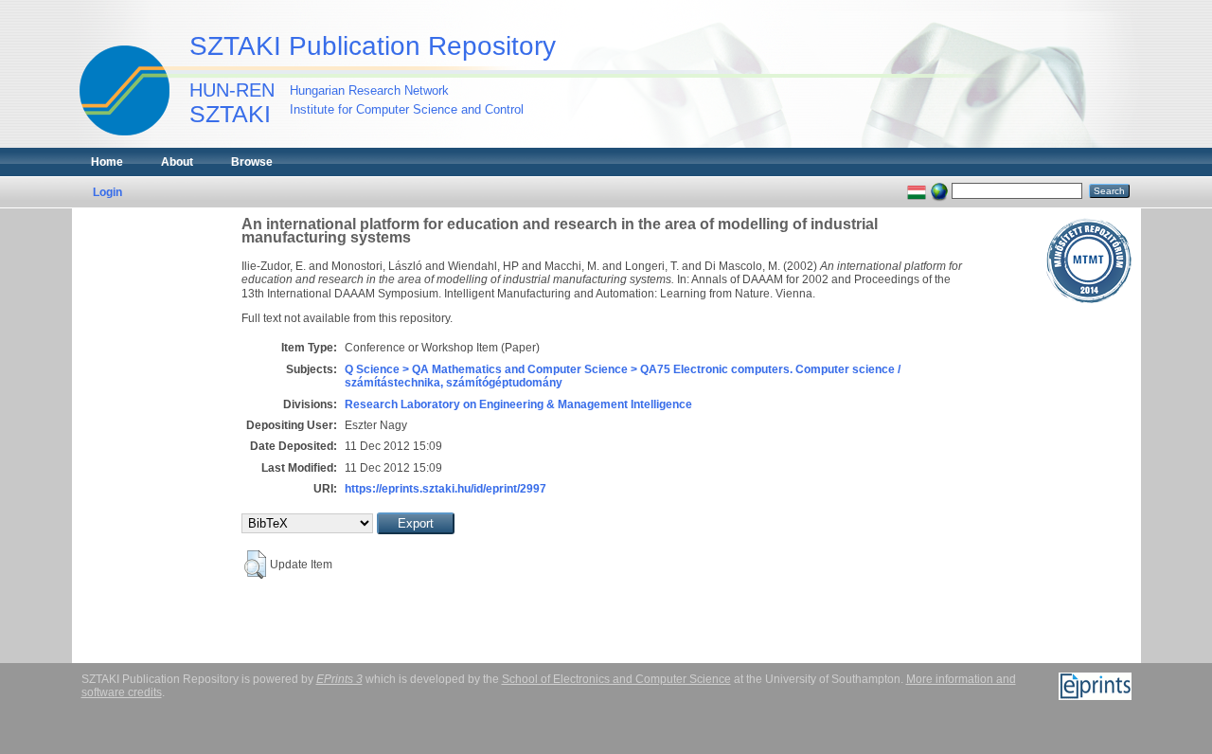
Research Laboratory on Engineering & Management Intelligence (518, 404)
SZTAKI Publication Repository (372, 46)
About (177, 162)
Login (107, 192)
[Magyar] (916, 190)
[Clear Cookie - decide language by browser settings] (939, 190)
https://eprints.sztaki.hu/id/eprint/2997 (445, 488)
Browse (252, 162)
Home (107, 162)
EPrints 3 (339, 679)
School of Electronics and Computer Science (616, 679)
